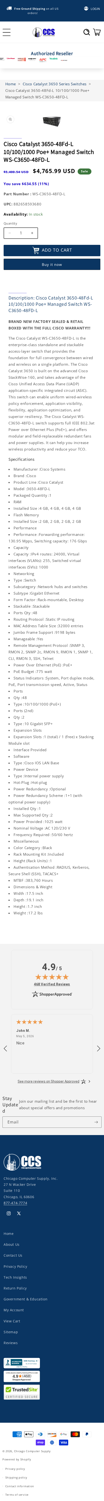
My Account (14, 1310)
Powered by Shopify (16, 1459)
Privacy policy (15, 1469)
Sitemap (11, 1332)
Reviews (11, 1343)
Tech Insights (15, 1277)
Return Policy (15, 1288)
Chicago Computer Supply (32, 1451)
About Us (12, 1244)
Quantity (10, 223)
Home (9, 1233)
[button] (86, 32)
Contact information (19, 1486)
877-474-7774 (15, 1203)
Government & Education (25, 1299)
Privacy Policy (15, 1266)
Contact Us (13, 1255)
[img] (52, 977)
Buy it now (52, 264)
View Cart (12, 1321)
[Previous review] (5, 1049)
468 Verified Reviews (52, 984)
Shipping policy (16, 1477)
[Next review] (98, 1049)
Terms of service (17, 1494)
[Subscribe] (96, 1122)
